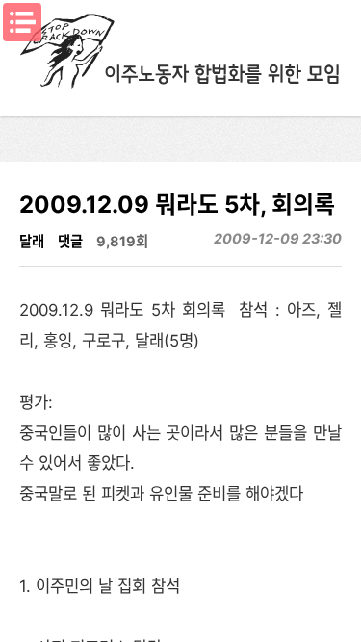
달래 (31, 241)
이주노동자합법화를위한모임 (181, 53)
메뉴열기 (22, 22)
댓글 (70, 241)
